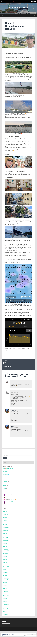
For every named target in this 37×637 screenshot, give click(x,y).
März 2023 (5, 546)
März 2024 (5, 534)
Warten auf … (13, 501)
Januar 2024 (6, 537)
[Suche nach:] (18, 462)
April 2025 (5, 520)
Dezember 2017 (6, 604)
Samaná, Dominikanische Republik (14, 26)
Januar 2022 (6, 565)
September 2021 (6, 569)
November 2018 (6, 592)
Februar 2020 (6, 575)
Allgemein (5, 479)
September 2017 (6, 608)
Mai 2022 (5, 559)
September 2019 (6, 579)
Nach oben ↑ (33, 629)
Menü (4, 15)
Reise (5, 362)
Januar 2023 (6, 549)
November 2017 (6, 605)
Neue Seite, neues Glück (7, 472)
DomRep (9, 363)
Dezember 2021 (6, 566)
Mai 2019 (5, 585)
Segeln (5, 484)
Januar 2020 (6, 576)
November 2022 (6, 552)
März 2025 (5, 521)
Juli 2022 (5, 556)
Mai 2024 (5, 533)
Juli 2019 (5, 582)
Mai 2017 (5, 611)
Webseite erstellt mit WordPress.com (9, 629)
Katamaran (5, 481)
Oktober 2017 (6, 607)
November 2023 (6, 540)
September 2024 (6, 530)
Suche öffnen (34, 15)
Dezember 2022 (6, 550)
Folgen (5, 457)
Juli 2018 (5, 598)
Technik (5, 485)
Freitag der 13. (6, 471)
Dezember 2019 (6, 578)
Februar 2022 (6, 563)
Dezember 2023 (6, 539)
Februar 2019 (6, 589)
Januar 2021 (6, 572)
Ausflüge (5, 363)
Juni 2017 (5, 610)
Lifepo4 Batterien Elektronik (19, 363)
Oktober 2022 (6, 553)
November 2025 (6, 518)
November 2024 (6, 527)
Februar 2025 (6, 523)
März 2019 (5, 588)
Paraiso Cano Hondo (7, 366)
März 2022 (5, 562)
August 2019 (6, 581)
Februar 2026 (6, 514)
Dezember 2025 (6, 517)
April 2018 (5, 602)
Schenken (33, 1)
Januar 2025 (6, 524)
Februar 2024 (6, 536)
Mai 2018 (5, 601)
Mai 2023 (5, 543)
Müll (24, 363)
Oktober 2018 (6, 594)
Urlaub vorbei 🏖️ (6, 474)
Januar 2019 (6, 591)
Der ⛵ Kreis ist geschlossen (8, 468)
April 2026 (5, 511)
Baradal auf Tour (18, 7)
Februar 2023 (6, 547)
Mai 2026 (5, 510)
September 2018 (6, 595)
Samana (27, 363)
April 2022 (5, 560)
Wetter (5, 488)
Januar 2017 (6, 614)
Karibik (12, 363)
